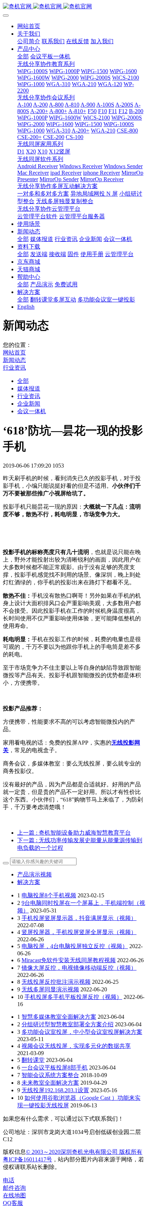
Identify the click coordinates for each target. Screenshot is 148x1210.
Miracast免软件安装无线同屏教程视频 (69, 960)
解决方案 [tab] (28, 882)
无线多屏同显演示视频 (50, 989)
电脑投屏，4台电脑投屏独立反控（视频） (75, 946)
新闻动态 (14, 360)
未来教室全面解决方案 (50, 1083)
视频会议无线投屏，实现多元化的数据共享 (76, 1046)
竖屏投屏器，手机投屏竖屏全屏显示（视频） (79, 932)
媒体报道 (28, 388)
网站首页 (28, 26)
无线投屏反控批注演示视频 (56, 982)
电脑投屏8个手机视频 (49, 895)
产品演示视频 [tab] (34, 874)
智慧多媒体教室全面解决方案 (59, 1017)
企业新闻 (28, 404)
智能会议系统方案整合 (50, 1075)
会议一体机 (31, 411)
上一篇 (74, 833)
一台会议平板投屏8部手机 (55, 1067)
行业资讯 (14, 368)
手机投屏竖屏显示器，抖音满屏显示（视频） (79, 918)
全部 (23, 56)
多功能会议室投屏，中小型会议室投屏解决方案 (82, 1032)
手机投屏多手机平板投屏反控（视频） (73, 997)
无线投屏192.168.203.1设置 (55, 1090)
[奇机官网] (74, 6)
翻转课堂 (33, 1060)
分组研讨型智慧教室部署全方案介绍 (68, 1024)
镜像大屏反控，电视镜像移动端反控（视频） (79, 968)
